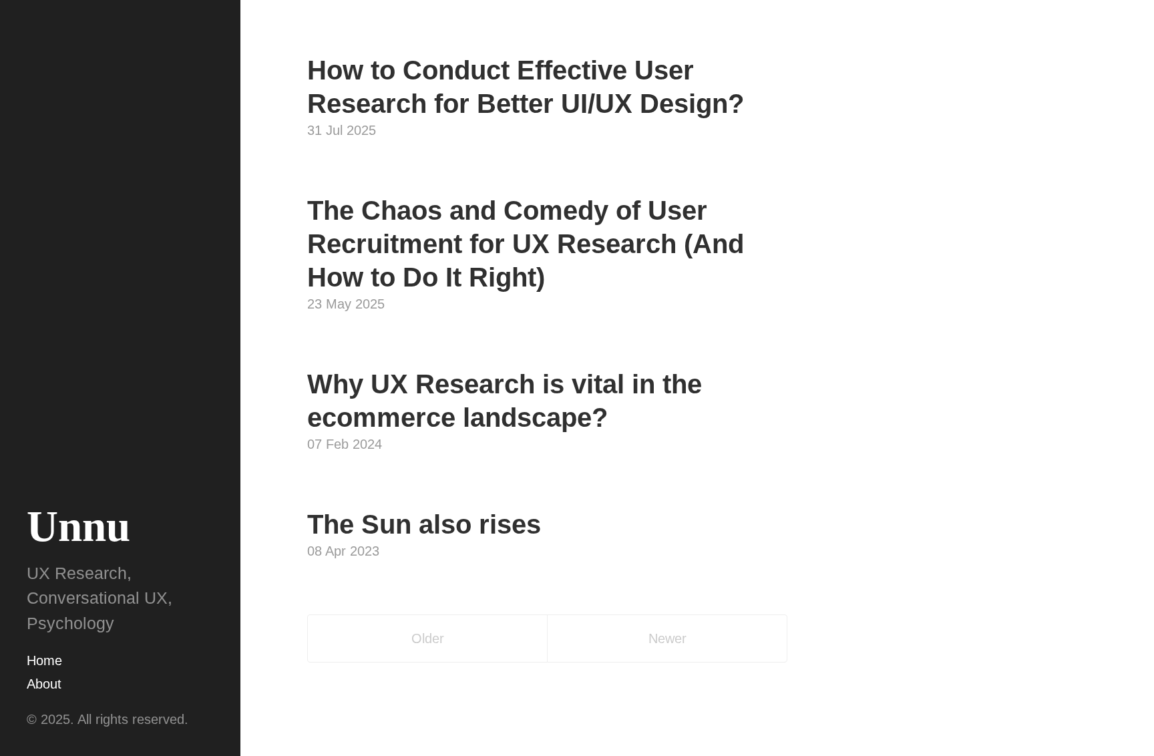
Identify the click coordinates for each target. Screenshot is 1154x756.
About (44, 684)
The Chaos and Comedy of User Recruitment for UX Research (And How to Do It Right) (525, 244)
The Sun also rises (424, 524)
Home (44, 660)
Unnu (78, 526)
